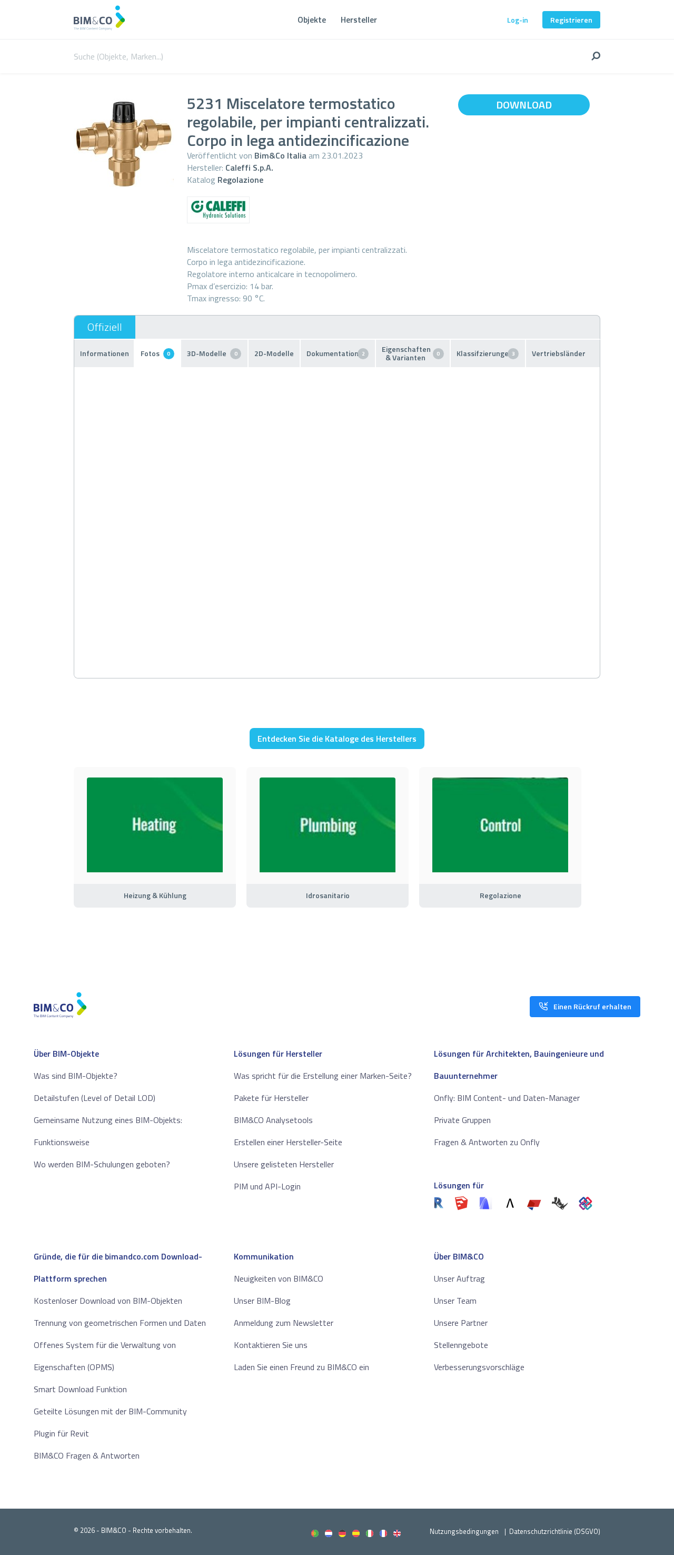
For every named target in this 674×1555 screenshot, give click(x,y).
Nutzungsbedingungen (464, 1531)
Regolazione (240, 179)
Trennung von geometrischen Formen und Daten (120, 1322)
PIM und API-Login (267, 1186)
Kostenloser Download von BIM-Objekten (108, 1300)
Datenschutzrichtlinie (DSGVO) (554, 1531)
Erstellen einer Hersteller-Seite (288, 1142)
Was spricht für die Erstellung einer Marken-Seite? (323, 1075)
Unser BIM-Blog (262, 1300)
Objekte (312, 19)
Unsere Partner (461, 1322)
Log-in (517, 19)
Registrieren (571, 19)
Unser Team (455, 1300)
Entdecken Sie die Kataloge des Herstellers (337, 738)
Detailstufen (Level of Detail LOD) (94, 1097)
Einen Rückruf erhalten (592, 1006)
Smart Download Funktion (80, 1389)
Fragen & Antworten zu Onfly (487, 1142)
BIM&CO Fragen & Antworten (87, 1455)
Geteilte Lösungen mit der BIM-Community (110, 1411)
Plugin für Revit (61, 1433)
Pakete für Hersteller (271, 1097)
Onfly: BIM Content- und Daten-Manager (507, 1097)
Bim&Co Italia (280, 155)
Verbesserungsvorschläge (479, 1367)
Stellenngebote (461, 1345)
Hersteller (359, 19)
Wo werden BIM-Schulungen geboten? (102, 1164)
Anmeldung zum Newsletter (283, 1322)
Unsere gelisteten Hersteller (284, 1164)
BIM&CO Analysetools (273, 1120)
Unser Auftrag (459, 1278)
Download (524, 104)
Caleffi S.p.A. (249, 167)
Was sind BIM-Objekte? (75, 1075)
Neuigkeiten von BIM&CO (278, 1278)
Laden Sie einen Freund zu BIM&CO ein (301, 1367)
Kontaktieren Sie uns (271, 1345)
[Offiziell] (104, 327)
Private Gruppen (462, 1120)
